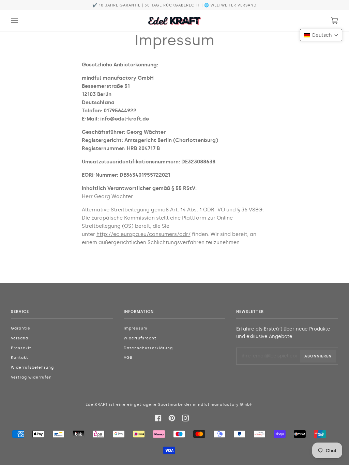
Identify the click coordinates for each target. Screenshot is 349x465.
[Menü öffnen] (21, 20)
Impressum (135, 328)
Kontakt (19, 357)
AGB (128, 357)
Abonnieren (318, 356)
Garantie (20, 328)
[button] (321, 35)
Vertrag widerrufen (31, 377)
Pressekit (21, 348)
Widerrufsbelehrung (32, 367)
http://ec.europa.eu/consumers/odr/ (143, 234)
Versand (19, 338)
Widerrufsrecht (140, 338)
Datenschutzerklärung (148, 348)
